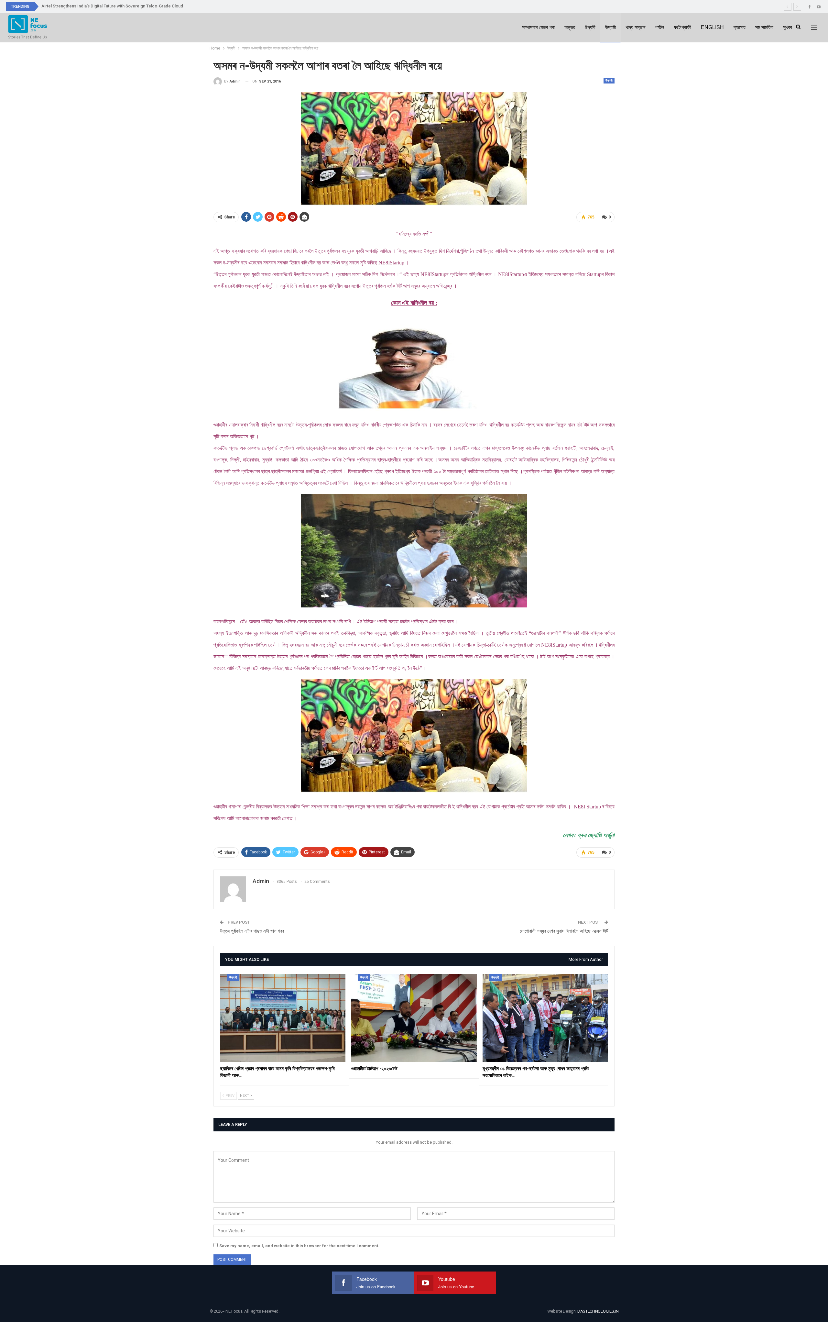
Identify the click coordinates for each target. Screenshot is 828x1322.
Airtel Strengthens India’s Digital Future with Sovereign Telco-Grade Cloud (112, 6)
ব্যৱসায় (740, 27)
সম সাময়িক (764, 27)
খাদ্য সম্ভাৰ (635, 27)
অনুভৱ (569, 27)
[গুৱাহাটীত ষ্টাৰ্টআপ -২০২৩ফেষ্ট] (413, 1018)
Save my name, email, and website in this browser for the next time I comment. (299, 1245)
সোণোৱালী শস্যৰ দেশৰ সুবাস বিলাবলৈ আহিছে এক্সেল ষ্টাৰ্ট (564, 931)
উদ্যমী (590, 27)
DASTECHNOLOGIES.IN (598, 1311)
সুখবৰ (787, 27)
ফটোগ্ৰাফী (682, 27)
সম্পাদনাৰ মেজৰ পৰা (538, 27)
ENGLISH (712, 27)
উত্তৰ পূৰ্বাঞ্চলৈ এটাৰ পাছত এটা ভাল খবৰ (252, 931)
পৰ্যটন (659, 27)
